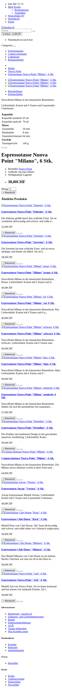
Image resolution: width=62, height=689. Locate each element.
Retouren (13, 647)
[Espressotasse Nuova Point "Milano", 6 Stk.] (32, 79)
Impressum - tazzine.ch (20, 613)
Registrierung (22, 10)
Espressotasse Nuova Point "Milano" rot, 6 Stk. (28, 303)
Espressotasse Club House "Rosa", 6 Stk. (24, 519)
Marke (11, 68)
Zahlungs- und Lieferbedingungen (26, 616)
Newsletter (13, 684)
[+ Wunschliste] (2, 147)
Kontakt (12, 644)
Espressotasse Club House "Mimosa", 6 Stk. (26, 549)
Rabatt (11, 619)
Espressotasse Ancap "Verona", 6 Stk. (22, 488)
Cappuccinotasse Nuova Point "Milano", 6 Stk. (27, 458)
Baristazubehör (16, 59)
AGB (11, 625)
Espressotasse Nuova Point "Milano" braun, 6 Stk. (29, 272)
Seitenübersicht (16, 650)
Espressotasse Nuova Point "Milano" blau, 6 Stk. (28, 364)
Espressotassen (15, 51)
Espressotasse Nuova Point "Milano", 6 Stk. (31, 74)
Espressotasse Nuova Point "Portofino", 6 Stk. (27, 427)
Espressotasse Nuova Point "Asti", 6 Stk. (24, 580)
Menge (5, 189)
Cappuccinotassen (17, 53)
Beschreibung (15, 91)
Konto (11, 676)
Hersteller (13, 663)
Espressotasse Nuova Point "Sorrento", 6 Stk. (27, 242)
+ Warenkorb (9, 192)
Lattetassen (14, 56)
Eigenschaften (15, 94)
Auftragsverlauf (16, 679)
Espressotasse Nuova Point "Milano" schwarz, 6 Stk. (31, 333)
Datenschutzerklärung (19, 622)
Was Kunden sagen (18, 631)
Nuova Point (14, 71)
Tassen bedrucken (17, 628)
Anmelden (20, 12)
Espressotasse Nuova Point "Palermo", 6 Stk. (26, 211)
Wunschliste (14, 681)
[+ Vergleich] (6, 147)
